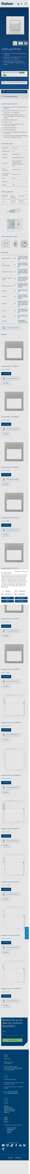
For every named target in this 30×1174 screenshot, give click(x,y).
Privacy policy (18, 571)
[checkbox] (2, 591)
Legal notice (25, 571)
